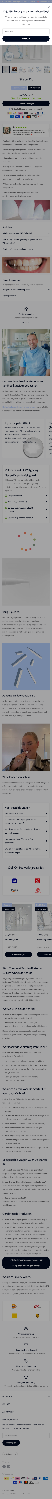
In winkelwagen (18, 954)
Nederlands (8, 1454)
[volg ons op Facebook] (4, 1466)
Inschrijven (11, 1442)
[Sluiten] (49, 7)
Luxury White (11, 947)
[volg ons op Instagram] (8, 1466)
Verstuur (26, 38)
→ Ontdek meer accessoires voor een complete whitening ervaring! (26, 1263)
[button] (2, 130)
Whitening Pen (11, 939)
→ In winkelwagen (26, 103)
